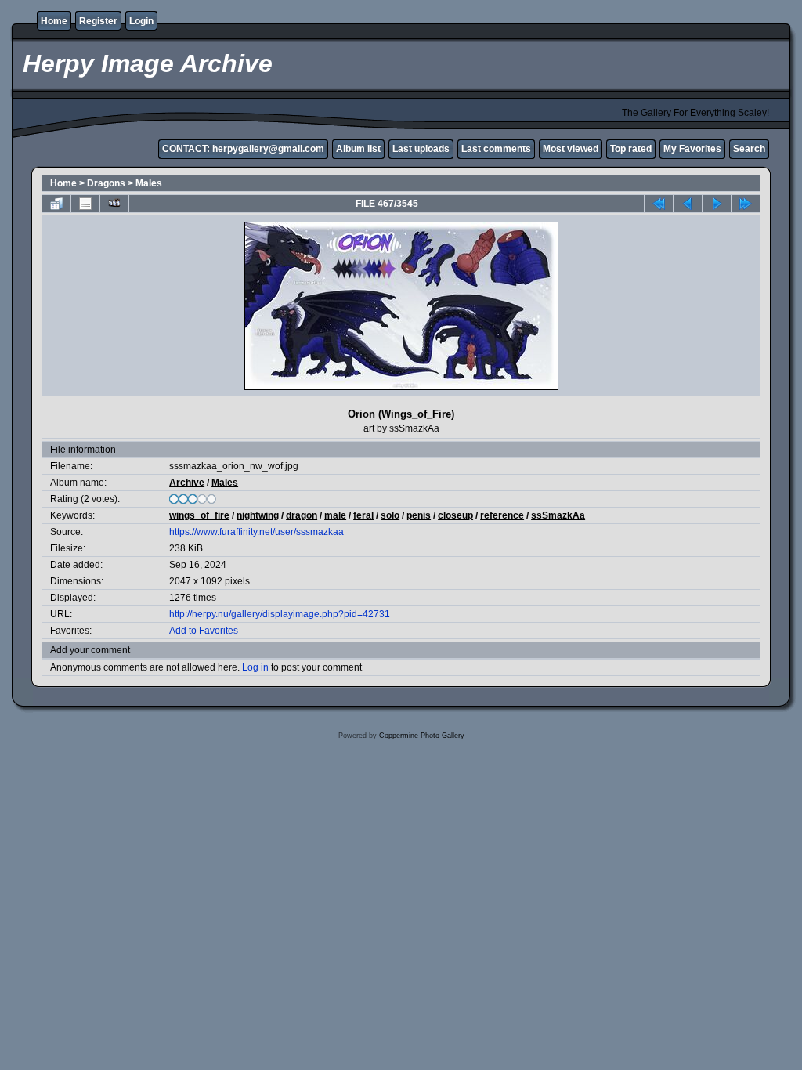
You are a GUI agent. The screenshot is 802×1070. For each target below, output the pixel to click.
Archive (186, 482)
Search (749, 148)
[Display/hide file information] (85, 203)
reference (502, 515)
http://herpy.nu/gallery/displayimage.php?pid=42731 (279, 614)
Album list (358, 148)
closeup (455, 515)
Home (54, 21)
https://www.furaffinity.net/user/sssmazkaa (256, 531)
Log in (255, 667)
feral (363, 515)
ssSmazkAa (558, 515)
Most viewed (570, 148)
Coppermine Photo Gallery (421, 735)
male (335, 515)
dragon (301, 515)
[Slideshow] (114, 203)
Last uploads (421, 148)
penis (418, 515)
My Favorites (692, 148)
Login (141, 21)
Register (98, 21)
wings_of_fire (199, 515)
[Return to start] (659, 203)
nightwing (258, 515)
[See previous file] (688, 203)
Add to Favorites (203, 630)
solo (390, 515)
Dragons (106, 183)
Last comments (496, 148)
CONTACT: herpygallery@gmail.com (243, 148)
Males (148, 183)
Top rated (631, 148)
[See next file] (717, 203)
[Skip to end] (746, 203)
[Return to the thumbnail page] (56, 203)
